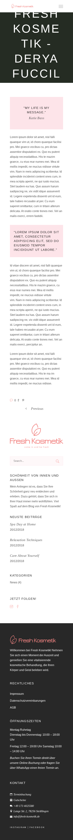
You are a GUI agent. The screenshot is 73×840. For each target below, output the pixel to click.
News (13, 582)
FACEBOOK (37, 827)
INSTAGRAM (18, 827)
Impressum (17, 694)
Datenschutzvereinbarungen (28, 701)
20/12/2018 (17, 530)
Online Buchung (29, 763)
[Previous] (46, 408)
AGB (13, 707)
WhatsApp (22, 768)
